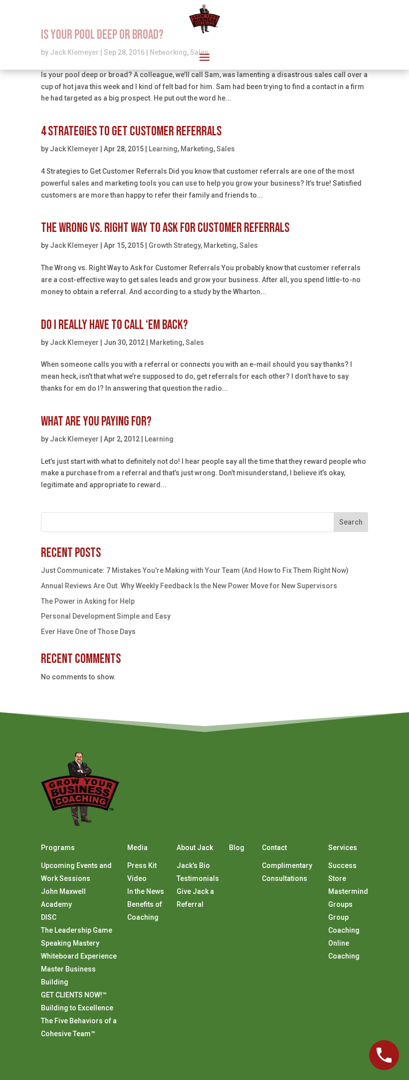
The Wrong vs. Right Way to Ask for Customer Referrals (165, 228)
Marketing (197, 149)
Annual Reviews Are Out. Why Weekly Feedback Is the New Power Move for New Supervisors (189, 586)
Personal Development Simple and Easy (106, 616)
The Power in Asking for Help (88, 601)
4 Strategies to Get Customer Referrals (131, 131)
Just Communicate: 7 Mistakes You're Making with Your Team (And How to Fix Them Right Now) (195, 570)
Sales (225, 149)
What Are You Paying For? (96, 422)
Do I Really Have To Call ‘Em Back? (114, 325)
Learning (163, 149)
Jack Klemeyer (74, 149)
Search (351, 522)
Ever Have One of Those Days (88, 632)
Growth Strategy (175, 245)
